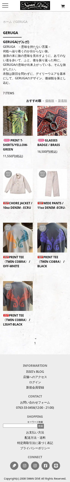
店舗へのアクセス (35, 377)
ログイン (35, 382)
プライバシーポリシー (35, 448)
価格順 (49, 101)
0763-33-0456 (25, 408)
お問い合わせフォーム (35, 402)
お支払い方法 (35, 432)
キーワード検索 (35, 422)
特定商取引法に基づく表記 (35, 443)
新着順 (62, 101)
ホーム (7, 22)
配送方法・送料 (35, 438)
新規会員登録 (35, 387)
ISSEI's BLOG (35, 372)
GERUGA (21, 22)
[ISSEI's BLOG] (14, 466)
